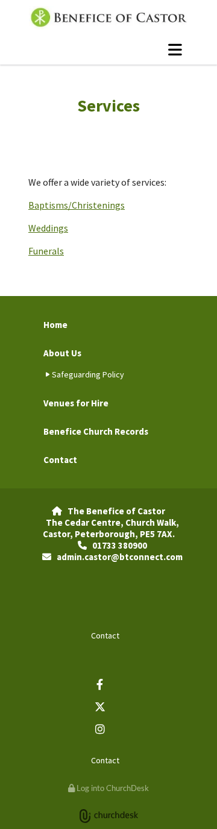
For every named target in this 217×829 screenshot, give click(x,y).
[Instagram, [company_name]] (99, 728)
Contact (60, 459)
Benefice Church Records (95, 431)
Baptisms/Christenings (76, 205)
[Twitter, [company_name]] (99, 706)
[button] (108, 49)
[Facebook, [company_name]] (99, 684)
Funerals (46, 251)
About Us (62, 353)
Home (55, 324)
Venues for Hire (75, 403)
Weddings (48, 228)
